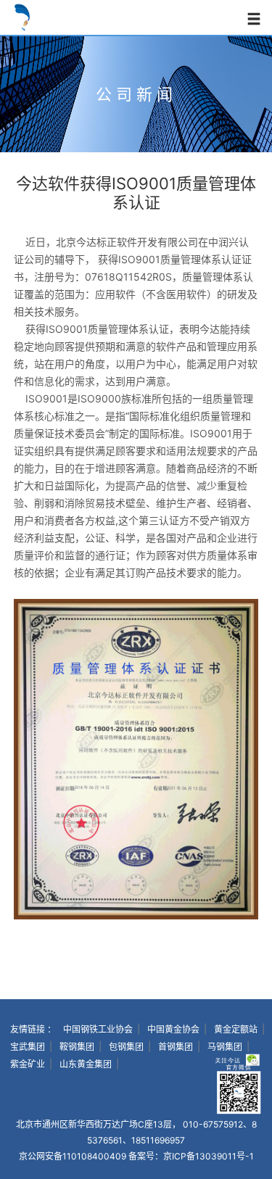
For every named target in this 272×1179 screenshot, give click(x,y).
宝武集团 (27, 1046)
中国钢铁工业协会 (98, 1029)
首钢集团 (175, 1046)
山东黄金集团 (85, 1064)
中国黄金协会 (173, 1029)
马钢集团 (224, 1046)
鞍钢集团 (76, 1046)
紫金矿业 (27, 1064)
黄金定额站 (235, 1029)
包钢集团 (126, 1046)
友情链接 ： (33, 1029)
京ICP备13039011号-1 (208, 1156)
